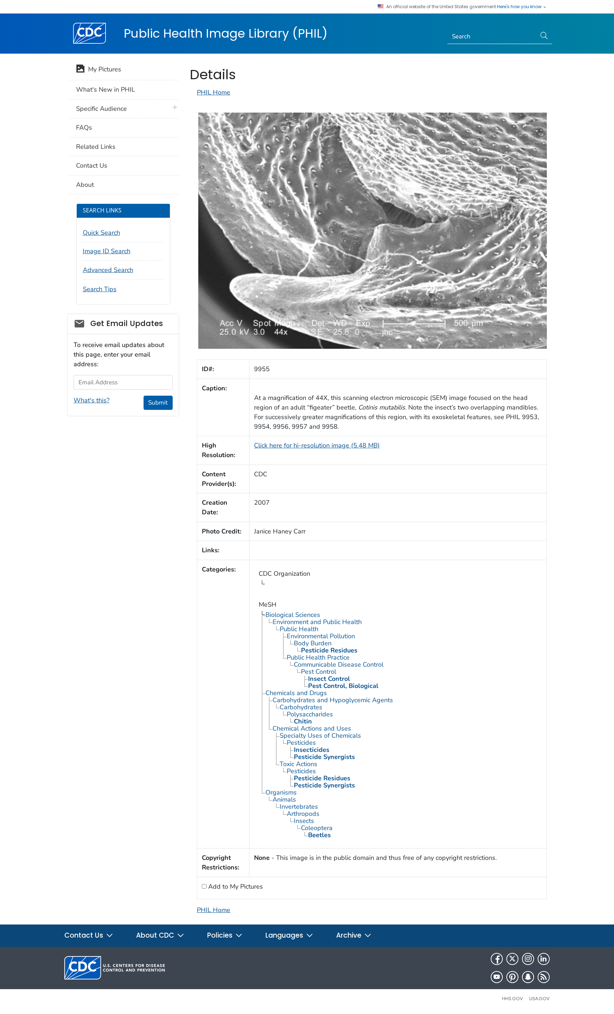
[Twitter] (512, 959)
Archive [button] (349, 935)
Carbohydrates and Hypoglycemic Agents (333, 700)
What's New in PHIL (105, 89)
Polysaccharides (310, 714)
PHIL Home (213, 92)
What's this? (91, 400)
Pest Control (318, 671)
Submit (158, 402)
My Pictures (103, 69)
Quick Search (101, 232)
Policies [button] (220, 935)
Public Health (299, 629)
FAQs (84, 127)
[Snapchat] (528, 977)
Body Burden (313, 643)
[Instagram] (528, 959)
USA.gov (539, 998)
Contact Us (91, 165)
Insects (304, 821)
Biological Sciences (292, 615)
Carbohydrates (301, 707)
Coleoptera (317, 828)
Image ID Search (106, 251)
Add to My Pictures (234, 886)
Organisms (281, 792)
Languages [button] (285, 935)
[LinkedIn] (544, 959)
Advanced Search (108, 270)
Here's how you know (520, 6)
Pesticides (301, 742)
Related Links (95, 146)
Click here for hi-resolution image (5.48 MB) (317, 445)
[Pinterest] (512, 977)
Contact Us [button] (84, 935)
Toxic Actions (298, 764)
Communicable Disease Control (338, 664)
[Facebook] (497, 959)
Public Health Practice (318, 657)
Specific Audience (101, 108)
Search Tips (100, 289)
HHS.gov (512, 998)
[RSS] (544, 977)
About (85, 184)
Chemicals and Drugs (296, 693)
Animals (284, 799)
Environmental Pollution (321, 636)
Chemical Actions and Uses (312, 728)
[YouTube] (497, 977)
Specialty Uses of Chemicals (320, 735)
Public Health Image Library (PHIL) (226, 33)
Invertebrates (299, 806)
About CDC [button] (156, 935)
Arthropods (303, 813)
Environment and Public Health (317, 622)
